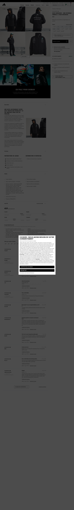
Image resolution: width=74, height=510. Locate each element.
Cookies (40, 253)
